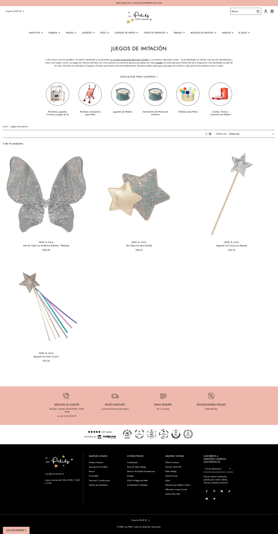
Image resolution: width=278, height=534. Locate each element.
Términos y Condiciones (99, 480)
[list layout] (206, 133)
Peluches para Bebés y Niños (177, 485)
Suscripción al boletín (98, 467)
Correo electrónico (213, 469)
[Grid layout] (210, 133)
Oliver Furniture (172, 462)
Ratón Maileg (171, 471)
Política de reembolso (98, 485)
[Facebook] (207, 491)
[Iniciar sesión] (265, 11)
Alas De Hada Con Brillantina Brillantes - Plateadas (46, 245)
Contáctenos (132, 462)
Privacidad (93, 476)
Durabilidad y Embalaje (137, 485)
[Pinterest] (214, 491)
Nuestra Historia (96, 462)
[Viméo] (214, 499)
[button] (16, 530)
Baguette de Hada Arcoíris (46, 356)
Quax (167, 480)
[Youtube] (207, 499)
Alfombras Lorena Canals (176, 489)
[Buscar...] (258, 11)
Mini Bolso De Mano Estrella (139, 245)
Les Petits (129, 526)
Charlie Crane (171, 476)
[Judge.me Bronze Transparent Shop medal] (163, 434)
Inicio (5, 126)
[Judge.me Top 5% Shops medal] (176, 434)
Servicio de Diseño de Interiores (141, 471)
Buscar (92, 471)
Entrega (130, 476)
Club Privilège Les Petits (137, 480)
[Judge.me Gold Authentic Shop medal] (139, 434)
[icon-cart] (272, 11)
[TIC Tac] (229, 491)
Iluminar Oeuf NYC (173, 467)
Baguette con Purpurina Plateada (231, 245)
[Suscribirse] (229, 469)
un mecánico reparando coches (165, 59)
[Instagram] (222, 491)
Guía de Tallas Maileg (136, 467)
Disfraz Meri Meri (172, 494)
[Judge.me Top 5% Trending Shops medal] (188, 434)
